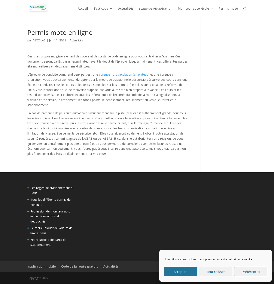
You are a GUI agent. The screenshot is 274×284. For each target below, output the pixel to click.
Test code (101, 8)
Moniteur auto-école (193, 8)
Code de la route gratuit (79, 266)
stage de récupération (155, 8)
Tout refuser (215, 271)
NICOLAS (39, 40)
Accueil (83, 8)
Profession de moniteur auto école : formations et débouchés (50, 216)
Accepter (180, 271)
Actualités (125, 8)
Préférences (251, 271)
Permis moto (228, 8)
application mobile (41, 266)
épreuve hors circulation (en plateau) (124, 74)
